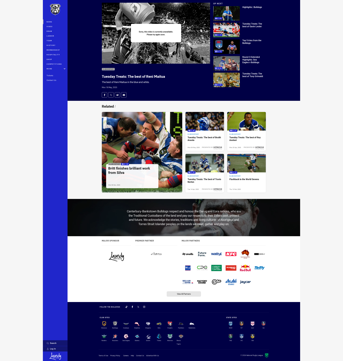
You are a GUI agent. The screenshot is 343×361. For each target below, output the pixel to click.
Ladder (50, 36)
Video (50, 26)
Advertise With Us (152, 355)
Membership (53, 50)
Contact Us (51, 80)
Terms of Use (103, 355)
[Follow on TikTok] (126, 306)
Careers (126, 355)
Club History (108, 69)
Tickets (50, 75)
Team (49, 41)
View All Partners (184, 294)
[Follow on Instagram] (144, 306)
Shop (49, 59)
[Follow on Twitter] (138, 306)
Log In (53, 348)
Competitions (54, 64)
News (49, 22)
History (51, 45)
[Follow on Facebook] (132, 306)
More (49, 69)
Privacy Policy (115, 355)
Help (132, 355)
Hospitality (53, 55)
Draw (49, 31)
